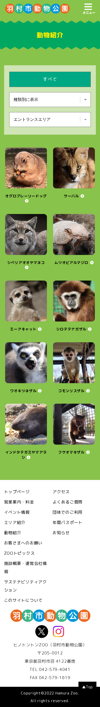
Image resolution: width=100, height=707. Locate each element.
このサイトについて (23, 600)
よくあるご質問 (68, 502)
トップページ (17, 492)
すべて (50, 79)
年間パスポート (68, 522)
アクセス (61, 492)
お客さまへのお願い (23, 543)
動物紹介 (12, 532)
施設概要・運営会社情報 (25, 567)
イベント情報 (17, 512)
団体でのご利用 (68, 512)
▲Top (87, 686)
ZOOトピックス (19, 553)
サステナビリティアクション (25, 586)
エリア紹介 (15, 522)
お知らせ (61, 532)
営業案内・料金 (19, 502)
